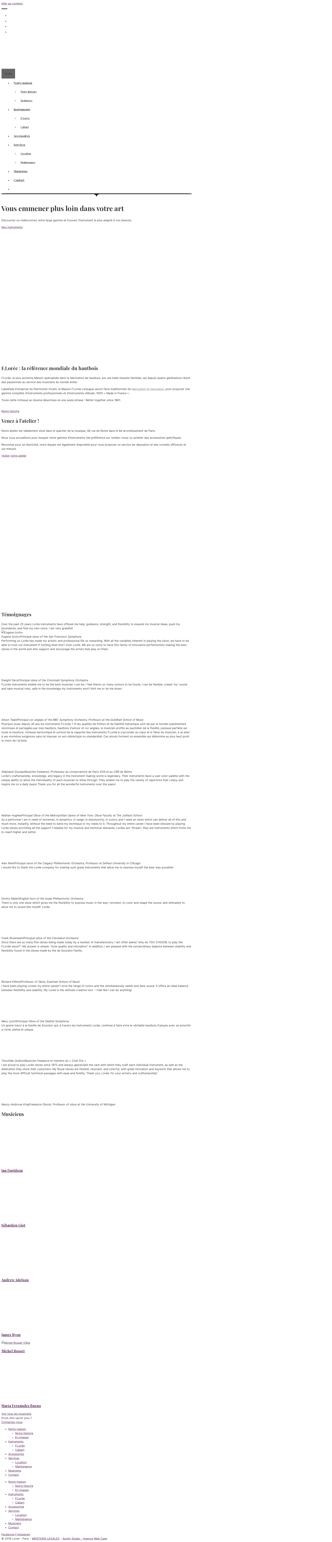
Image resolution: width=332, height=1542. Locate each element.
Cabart (25, 127)
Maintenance (28, 162)
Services (19, 145)
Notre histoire (29, 91)
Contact (19, 180)
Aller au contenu (12, 3)
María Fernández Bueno (21, 1405)
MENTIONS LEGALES (45, 1538)
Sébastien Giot (13, 1225)
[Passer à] (10, 26)
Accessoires (22, 136)
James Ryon (11, 1334)
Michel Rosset (13, 1350)
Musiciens (20, 171)
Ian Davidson (12, 1170)
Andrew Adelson (15, 1279)
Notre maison (23, 83)
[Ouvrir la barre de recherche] (4, 64)
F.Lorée (25, 118)
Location (26, 153)
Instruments (22, 109)
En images (26, 100)
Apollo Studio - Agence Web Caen (84, 1538)
